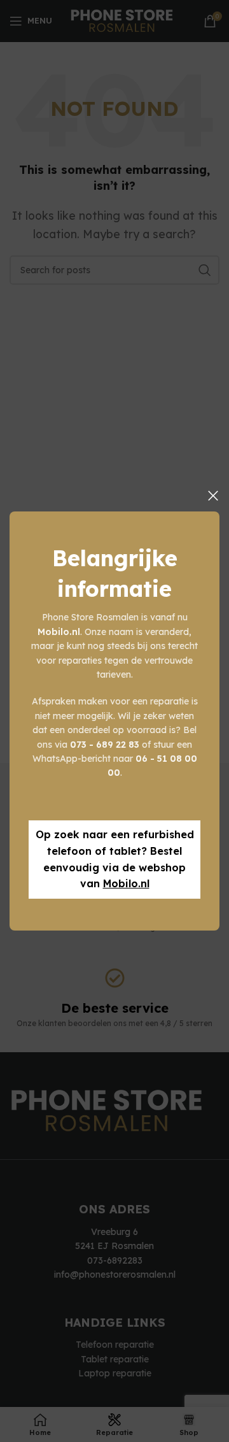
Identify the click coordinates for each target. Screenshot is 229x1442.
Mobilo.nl (126, 883)
